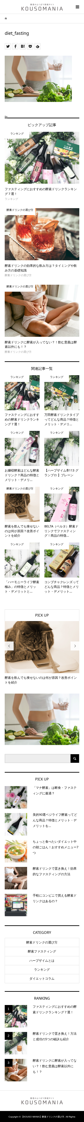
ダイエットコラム (41, 978)
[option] (42, 653)
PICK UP (42, 615)
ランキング (42, 969)
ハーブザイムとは (41, 960)
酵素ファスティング (42, 951)
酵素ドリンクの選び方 (42, 942)
